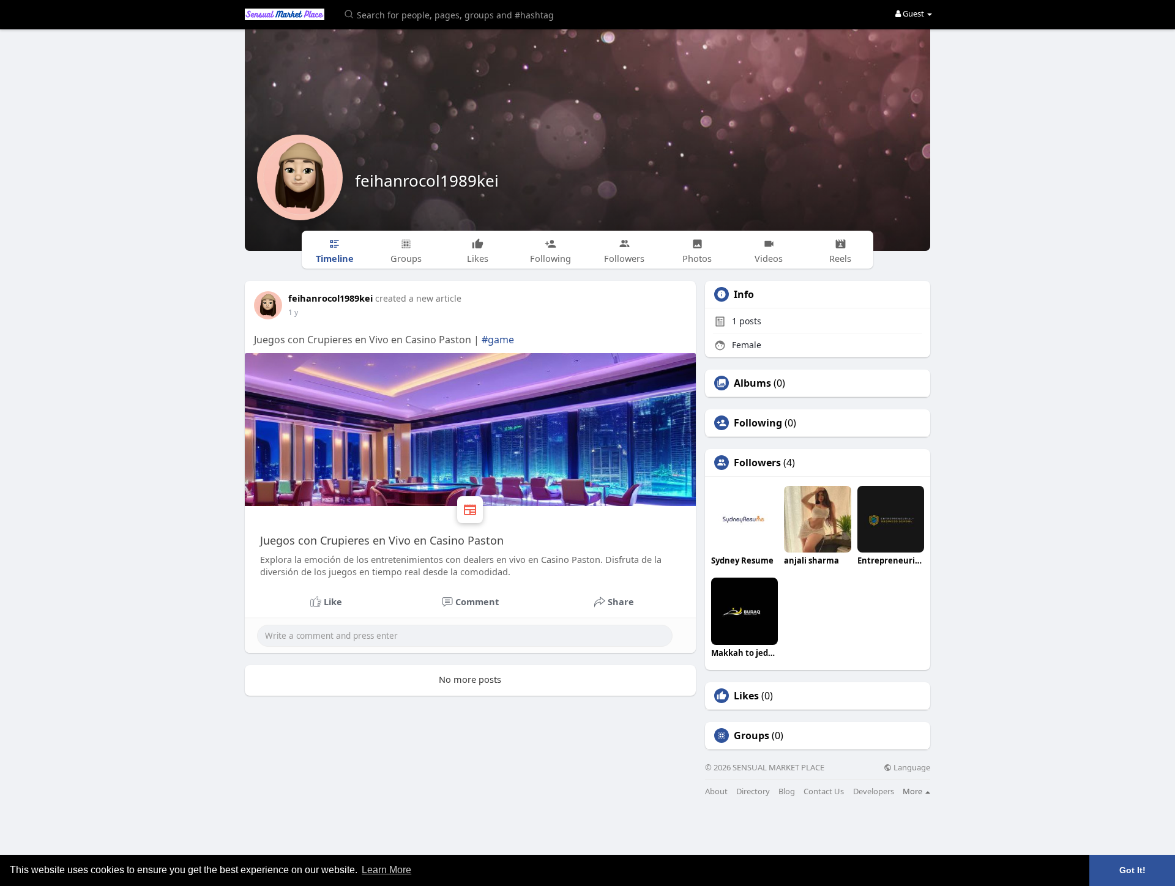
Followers (757, 462)
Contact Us (824, 791)
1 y (293, 312)
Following (758, 423)
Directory (753, 791)
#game (498, 339)
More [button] (913, 791)
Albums (752, 383)
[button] (451, 14)
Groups (751, 735)
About (716, 791)
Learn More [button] (386, 870)
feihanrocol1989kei (427, 180)
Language (911, 768)
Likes (746, 696)
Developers (873, 791)
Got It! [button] (1132, 870)
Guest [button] (913, 13)
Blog (786, 791)
